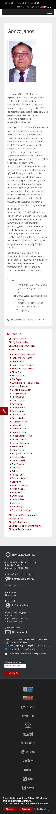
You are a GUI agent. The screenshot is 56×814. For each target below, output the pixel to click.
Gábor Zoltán (18, 400)
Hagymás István (19, 421)
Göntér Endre (18, 418)
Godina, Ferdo (18, 407)
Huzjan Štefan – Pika (21, 435)
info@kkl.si (11, 595)
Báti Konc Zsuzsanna (21, 357)
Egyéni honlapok (19, 522)
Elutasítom (26, 809)
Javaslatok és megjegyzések (18, 612)
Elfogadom (10, 809)
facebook (11, 601)
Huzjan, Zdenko (19, 439)
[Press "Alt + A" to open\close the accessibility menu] (4, 411)
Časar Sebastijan (19, 386)
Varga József (17, 499)
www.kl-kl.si (24, 3)
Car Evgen (16, 379)
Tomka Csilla (17, 492)
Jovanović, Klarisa (20, 442)
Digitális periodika (19, 342)
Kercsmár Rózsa (19, 446)
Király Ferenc (17, 449)
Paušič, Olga (17, 464)
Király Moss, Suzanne (21, 453)
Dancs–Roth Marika (21, 389)
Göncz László (18, 414)
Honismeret (15, 333)
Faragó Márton (18, 393)
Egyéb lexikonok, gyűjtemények (26, 525)
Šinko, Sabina (18, 488)
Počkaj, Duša (18, 474)
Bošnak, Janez (18, 375)
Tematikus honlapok (21, 529)
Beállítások (41, 809)
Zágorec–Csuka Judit (21, 510)
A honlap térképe (14, 621)
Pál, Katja (16, 467)
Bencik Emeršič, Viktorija (23, 368)
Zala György (17, 506)
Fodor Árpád (17, 396)
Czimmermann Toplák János (25, 382)
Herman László (18, 428)
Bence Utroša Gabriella (22, 365)
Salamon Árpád (19, 478)
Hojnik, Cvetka (18, 432)
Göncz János (17, 411)
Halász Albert (17, 425)
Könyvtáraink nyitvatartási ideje (20, 574)
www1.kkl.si (36, 3)
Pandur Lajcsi (18, 460)
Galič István (17, 404)
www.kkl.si (12, 3)
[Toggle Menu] (49, 12)
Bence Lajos (17, 361)
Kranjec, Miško (18, 457)
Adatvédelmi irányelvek (17, 618)
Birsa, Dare (17, 372)
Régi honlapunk (13, 627)
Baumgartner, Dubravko (23, 354)
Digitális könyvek (19, 338)
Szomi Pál (16, 481)
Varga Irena (17, 495)
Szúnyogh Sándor (20, 485)
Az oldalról (11, 615)
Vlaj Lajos (16, 503)
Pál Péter (16, 471)
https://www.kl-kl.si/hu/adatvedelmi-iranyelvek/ (25, 803)
